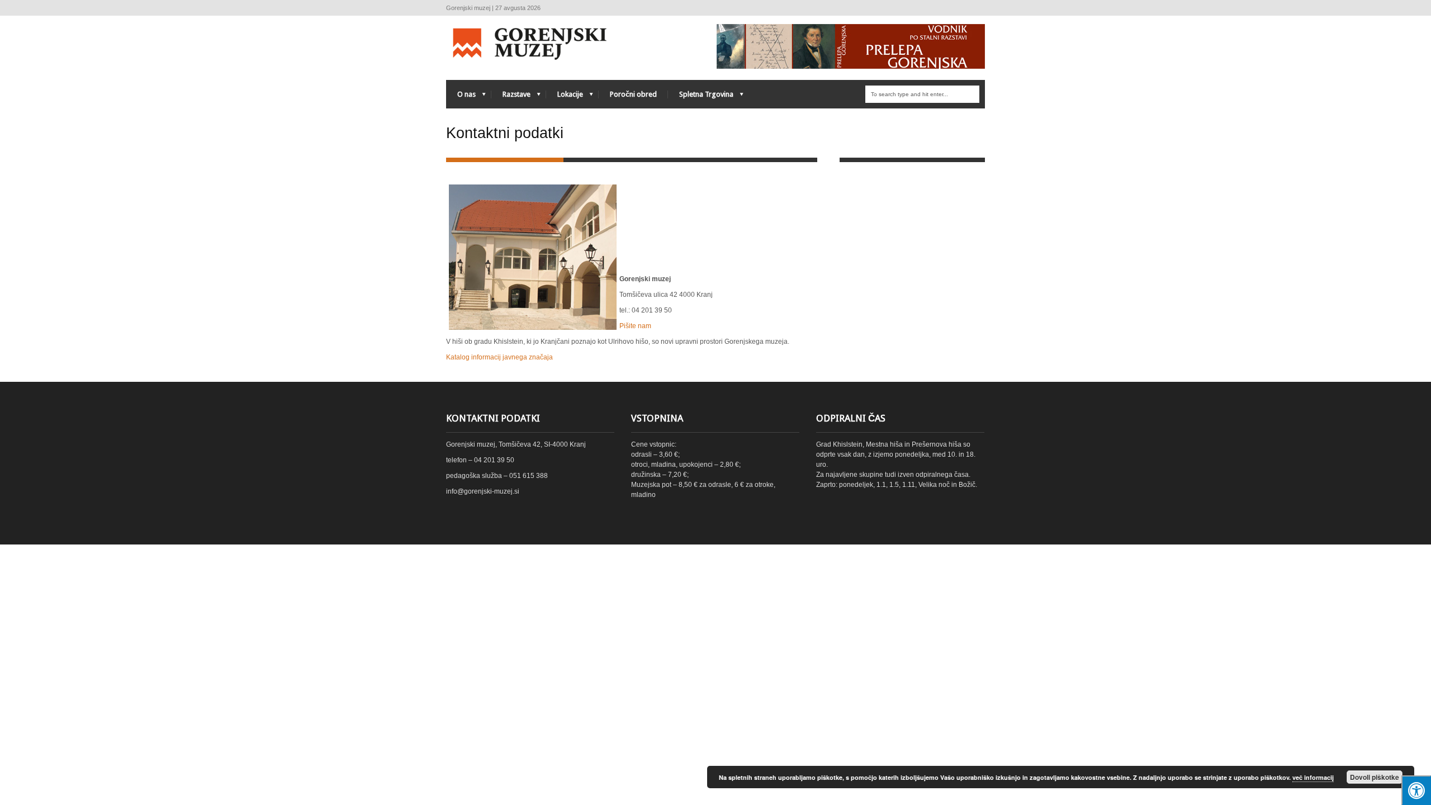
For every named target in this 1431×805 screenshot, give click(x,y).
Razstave (510, 97)
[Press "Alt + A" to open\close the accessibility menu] (1416, 790)
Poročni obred (633, 94)
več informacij (1313, 777)
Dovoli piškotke (1374, 777)
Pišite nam (635, 326)
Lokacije (564, 97)
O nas (461, 97)
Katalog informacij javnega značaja (499, 357)
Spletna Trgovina (700, 97)
